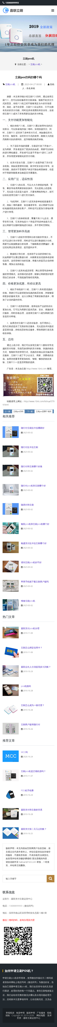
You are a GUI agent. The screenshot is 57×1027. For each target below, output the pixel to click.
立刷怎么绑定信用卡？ (31, 647)
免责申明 (20, 1012)
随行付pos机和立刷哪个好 (33, 485)
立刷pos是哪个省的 (43, 411)
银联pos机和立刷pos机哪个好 (35, 524)
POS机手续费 (27, 790)
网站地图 (40, 1015)
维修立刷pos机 (28, 600)
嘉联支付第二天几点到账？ (34, 828)
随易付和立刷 (27, 504)
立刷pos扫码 (18, 411)
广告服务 (41, 1012)
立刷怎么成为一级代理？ (32, 705)
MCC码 (24, 752)
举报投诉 (10, 1012)
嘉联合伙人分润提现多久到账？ (36, 666)
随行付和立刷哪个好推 (31, 466)
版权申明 (30, 1012)
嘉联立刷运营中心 (31, 1017)
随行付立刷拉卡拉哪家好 (32, 427)
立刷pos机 (35, 64)
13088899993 (12, 2)
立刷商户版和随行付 (30, 724)
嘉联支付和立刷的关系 (31, 809)
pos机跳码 (26, 686)
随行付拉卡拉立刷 (29, 447)
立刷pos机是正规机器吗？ (33, 771)
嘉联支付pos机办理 (30, 628)
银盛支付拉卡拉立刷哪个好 (34, 543)
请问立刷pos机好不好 (31, 562)
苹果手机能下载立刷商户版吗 (35, 581)
